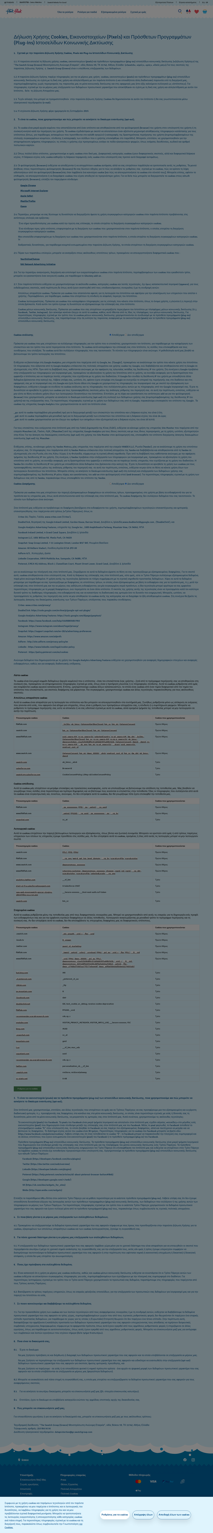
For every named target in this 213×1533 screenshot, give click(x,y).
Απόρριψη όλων (143, 1514)
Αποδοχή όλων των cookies (174, 1514)
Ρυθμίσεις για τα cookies (115, 1514)
